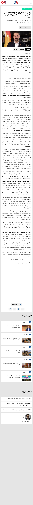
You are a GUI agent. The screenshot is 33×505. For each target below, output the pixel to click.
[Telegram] (22, 309)
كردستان (28, 49)
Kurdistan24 (15, 304)
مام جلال (15, 49)
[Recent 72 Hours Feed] (5, 2)
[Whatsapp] (18, 309)
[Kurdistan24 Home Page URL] (16, 2)
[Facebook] (10, 309)
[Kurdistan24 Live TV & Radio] (2, 2)
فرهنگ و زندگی (27, 9)
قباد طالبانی (21, 49)
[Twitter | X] (14, 309)
